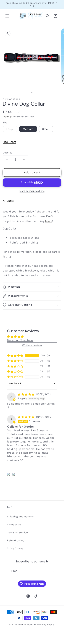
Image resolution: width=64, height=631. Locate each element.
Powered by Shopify (44, 624)
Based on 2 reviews (20, 340)
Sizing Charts (15, 548)
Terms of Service (17, 532)
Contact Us (14, 524)
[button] (7, 16)
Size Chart (9, 142)
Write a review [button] (32, 345)
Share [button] (10, 200)
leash (48, 221)
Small (45, 129)
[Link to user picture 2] (14, 474)
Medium (28, 129)
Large (11, 129)
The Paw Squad (25, 624)
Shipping (7, 117)
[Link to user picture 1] (9, 474)
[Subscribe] (52, 571)
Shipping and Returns (20, 516)
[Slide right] (40, 92)
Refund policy (15, 540)
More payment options (32, 191)
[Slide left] (24, 92)
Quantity (7, 152)
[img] (26, 394)
